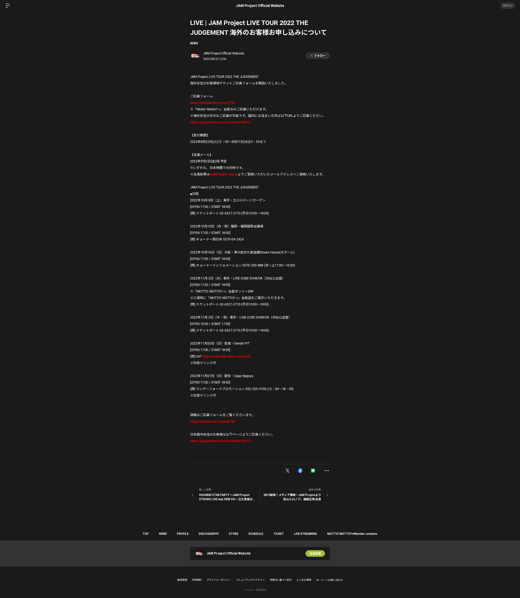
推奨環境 (182, 579)
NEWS (194, 43)
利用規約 (197, 579)
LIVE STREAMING (305, 533)
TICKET (278, 533)
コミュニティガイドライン (250, 579)
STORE (233, 533)
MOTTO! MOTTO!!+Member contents (352, 533)
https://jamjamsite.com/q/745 (212, 103)
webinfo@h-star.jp (224, 174)
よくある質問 (304, 579)
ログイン (508, 5)
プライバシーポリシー (219, 579)
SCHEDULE (255, 533)
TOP (146, 533)
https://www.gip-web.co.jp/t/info (226, 356)
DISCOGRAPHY (209, 533)
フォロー (319, 55)
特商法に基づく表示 (281, 579)
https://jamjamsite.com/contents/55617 (220, 122)
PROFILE (182, 533)
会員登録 (315, 553)
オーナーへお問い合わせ (329, 580)
